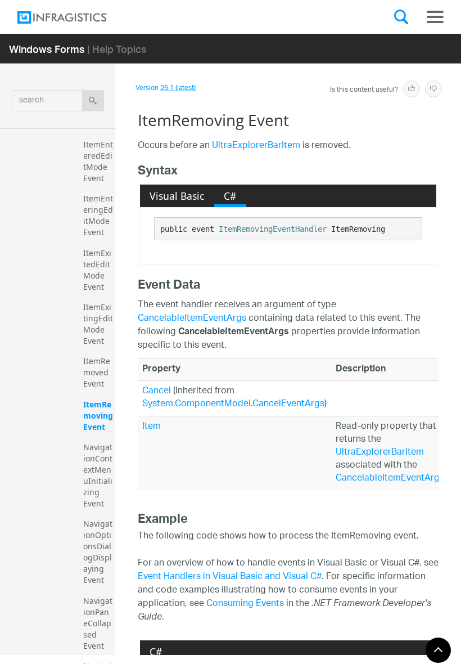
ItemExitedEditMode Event (97, 270)
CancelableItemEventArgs (192, 318)
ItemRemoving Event (99, 415)
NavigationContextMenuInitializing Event (97, 475)
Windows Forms (47, 48)
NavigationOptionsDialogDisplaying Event (97, 551)
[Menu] (435, 16)
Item (151, 427)
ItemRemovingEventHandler (273, 229)
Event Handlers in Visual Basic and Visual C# (230, 577)
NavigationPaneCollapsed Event (97, 623)
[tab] (177, 196)
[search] (93, 100)
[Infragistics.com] (73, 17)
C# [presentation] (230, 196)
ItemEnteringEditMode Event (98, 215)
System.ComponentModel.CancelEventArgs (233, 404)
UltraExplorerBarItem (256, 146)
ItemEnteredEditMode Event (98, 161)
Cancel (156, 391)
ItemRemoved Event (97, 372)
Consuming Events (245, 604)
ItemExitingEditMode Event (98, 324)
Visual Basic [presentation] (177, 196)
